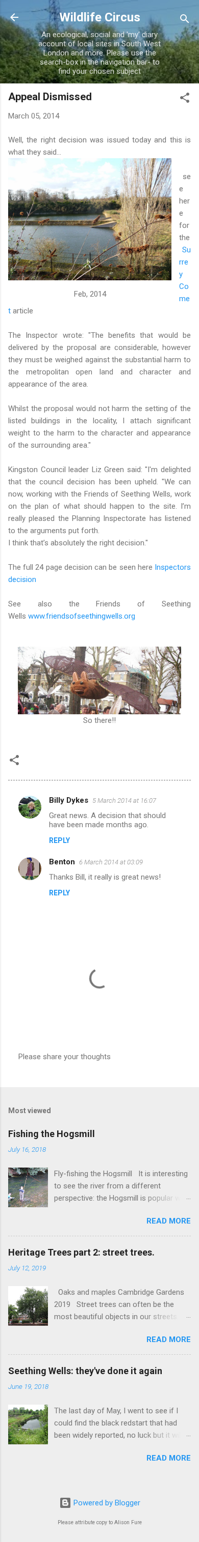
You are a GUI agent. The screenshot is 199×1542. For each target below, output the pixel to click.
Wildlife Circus (99, 17)
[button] (185, 99)
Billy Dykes (68, 800)
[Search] (185, 20)
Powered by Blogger (105, 1502)
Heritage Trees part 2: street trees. (81, 1252)
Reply (59, 840)
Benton (62, 861)
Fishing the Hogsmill (51, 1133)
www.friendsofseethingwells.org (81, 616)
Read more (168, 1221)
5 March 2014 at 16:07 (124, 800)
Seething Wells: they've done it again (85, 1370)
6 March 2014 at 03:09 (111, 862)
